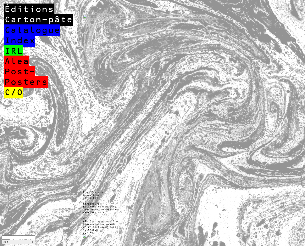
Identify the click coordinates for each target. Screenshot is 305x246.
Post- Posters (26, 77)
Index (19, 41)
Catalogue (32, 30)
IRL (13, 51)
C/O (13, 92)
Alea (16, 61)
